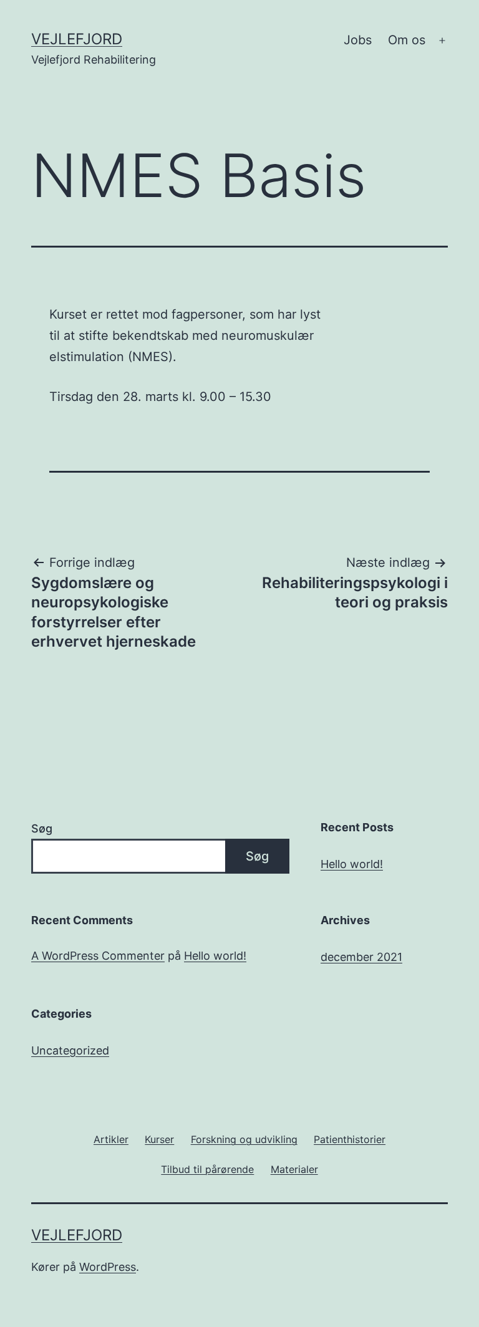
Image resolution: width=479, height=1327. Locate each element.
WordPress (107, 1266)
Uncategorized (70, 1050)
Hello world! (352, 864)
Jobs (358, 39)
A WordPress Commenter (98, 955)
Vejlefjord (76, 39)
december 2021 (361, 956)
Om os (406, 39)
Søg (41, 828)
